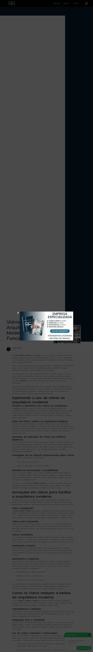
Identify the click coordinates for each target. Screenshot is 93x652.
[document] (46, 326)
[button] (18, 313)
